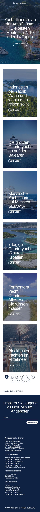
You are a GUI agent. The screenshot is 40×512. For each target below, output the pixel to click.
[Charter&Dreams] (20, 3)
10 (28, 380)
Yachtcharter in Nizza (12, 463)
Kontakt (7, 485)
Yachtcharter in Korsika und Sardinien (17, 458)
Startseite (6, 391)
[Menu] (2, 2)
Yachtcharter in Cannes (12, 465)
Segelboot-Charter (11, 474)
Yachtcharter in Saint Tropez (14, 461)
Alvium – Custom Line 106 (14, 443)
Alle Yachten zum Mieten (13, 450)
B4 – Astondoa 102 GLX (13, 447)
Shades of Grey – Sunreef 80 (14, 449)
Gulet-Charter (9, 476)
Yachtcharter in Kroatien (13, 460)
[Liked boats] (37, 3)
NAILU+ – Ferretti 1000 (12, 441)
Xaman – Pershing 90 (12, 445)
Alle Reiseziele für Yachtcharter (15, 467)
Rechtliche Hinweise (12, 491)
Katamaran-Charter (11, 478)
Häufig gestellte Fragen (12, 489)
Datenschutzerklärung (12, 487)
